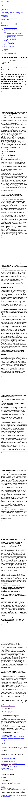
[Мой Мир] (12, 69)
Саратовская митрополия (10, 28)
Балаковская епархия (9, 761)
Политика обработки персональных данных (12, 738)
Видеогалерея (10, 42)
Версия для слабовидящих (8, 21)
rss (4, 745)
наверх (2, 704)
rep (4, 740)
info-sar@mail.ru (5, 19)
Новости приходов (12, 37)
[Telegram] (8, 69)
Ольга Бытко (4, 65)
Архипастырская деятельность (15, 35)
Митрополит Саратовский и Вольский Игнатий (13, 68)
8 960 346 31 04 (13, 18)
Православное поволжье (14, 13)
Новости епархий (11, 36)
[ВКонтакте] (4, 69)
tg (4, 742)
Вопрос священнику (9, 46)
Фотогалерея (10, 43)
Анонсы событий (11, 39)
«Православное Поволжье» (8, 706)
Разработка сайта (20, 764)
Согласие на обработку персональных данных (13, 736)
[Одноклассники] (6, 69)
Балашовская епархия (9, 760)
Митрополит (7, 30)
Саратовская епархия (9, 29)
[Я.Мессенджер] (1, 69)
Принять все (7, 796)
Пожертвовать (4, 16)
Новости (6, 32)
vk (4, 743)
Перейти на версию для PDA (8, 764)
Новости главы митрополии (14, 33)
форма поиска (4, 15)
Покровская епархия (9, 758)
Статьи (5, 45)
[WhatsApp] (10, 69)
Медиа (5, 40)
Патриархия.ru (4, 725)
